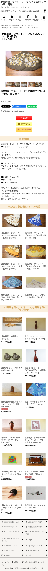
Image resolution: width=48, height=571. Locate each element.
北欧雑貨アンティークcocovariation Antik (20, 11)
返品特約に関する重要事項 (13, 111)
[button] (9, 84)
